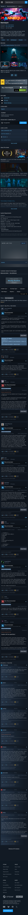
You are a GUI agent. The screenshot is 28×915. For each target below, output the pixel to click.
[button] (3, 6)
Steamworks (6, 871)
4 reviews (12, 622)
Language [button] (22, 288)
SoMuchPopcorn (8, 423)
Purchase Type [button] (13, 288)
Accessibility (6, 885)
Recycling (17, 874)
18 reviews (13, 459)
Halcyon (6, 356)
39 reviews (13, 484)
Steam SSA (5, 869)
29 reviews (13, 382)
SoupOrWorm (7, 561)
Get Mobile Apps (8, 910)
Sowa (5, 596)
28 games (6, 622)
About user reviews (4, 273)
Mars (5, 457)
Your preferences (13, 273)
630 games (6, 459)
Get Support (17, 887)
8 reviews (6, 309)
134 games (6, 523)
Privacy (4, 882)
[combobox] (15, 2)
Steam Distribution (7, 874)
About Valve (17, 866)
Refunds (5, 892)
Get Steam (17, 882)
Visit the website (5, 133)
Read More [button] (23, 335)
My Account (17, 890)
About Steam (6, 866)
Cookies (4, 890)
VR (8, 40)
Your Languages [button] (8, 298)
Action (3, 40)
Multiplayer (13, 40)
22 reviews (13, 523)
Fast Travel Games (10, 25)
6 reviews (6, 425)
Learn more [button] (23, 122)
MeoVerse (6, 482)
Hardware (17, 871)
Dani (5, 620)
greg (5, 521)
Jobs (16, 869)
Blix (5, 380)
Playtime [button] (12, 291)
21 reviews (6, 598)
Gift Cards (5, 876)
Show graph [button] (22, 293)
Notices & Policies (7, 887)
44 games (6, 357)
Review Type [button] (4, 288)
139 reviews (6, 562)
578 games (6, 484)
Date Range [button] (4, 291)
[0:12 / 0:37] (14, 54)
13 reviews (12, 357)
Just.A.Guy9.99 (8, 308)
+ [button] (25, 40)
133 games (6, 382)
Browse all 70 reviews (14, 848)
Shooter (21, 40)
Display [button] (18, 291)
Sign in (2, 70)
